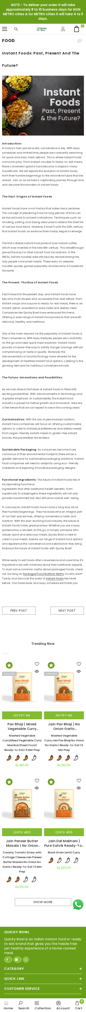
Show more (43, 902)
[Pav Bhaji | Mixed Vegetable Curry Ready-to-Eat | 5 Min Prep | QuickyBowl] (22, 685)
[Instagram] (18, 960)
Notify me (22, 715)
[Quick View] (38, 671)
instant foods (55, 578)
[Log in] (64, 29)
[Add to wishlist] (38, 664)
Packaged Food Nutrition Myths (43, 574)
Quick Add (21, 832)
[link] (24, 1005)
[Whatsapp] (26, 960)
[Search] (17, 29)
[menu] (4, 28)
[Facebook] (8, 960)
